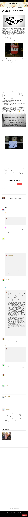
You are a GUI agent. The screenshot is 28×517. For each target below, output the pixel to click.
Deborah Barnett (7, 278)
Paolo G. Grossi (6, 408)
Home (7, 7)
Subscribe (24, 515)
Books (9, 7)
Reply (5, 215)
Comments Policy (20, 7)
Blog (15, 7)
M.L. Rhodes (14, 4)
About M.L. (12, 7)
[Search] (25, 1)
